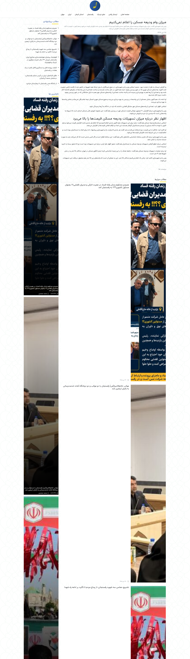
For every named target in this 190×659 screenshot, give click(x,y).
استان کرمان (79, 14)
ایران (69, 14)
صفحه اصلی (125, 14)
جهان (62, 14)
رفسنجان (90, 14)
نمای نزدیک (101, 14)
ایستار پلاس (113, 14)
